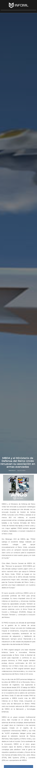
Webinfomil (12, 470)
